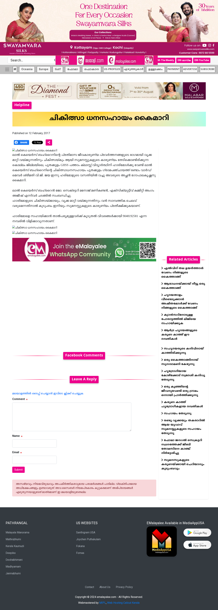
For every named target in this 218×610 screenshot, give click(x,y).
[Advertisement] (84, 304)
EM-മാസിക (184, 60)
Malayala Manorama (17, 532)
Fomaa (80, 553)
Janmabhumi (13, 573)
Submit (18, 469)
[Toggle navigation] (7, 69)
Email (15, 452)
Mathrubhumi (13, 539)
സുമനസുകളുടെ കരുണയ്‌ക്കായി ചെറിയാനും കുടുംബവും (182, 464)
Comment (18, 399)
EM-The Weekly (165, 60)
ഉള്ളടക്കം (155, 69)
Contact (89, 587)
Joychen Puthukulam (88, 539)
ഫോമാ (72, 69)
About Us (104, 587)
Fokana (80, 546)
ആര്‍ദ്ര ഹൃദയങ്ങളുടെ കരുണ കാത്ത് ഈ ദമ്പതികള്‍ (179, 335)
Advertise (190, 69)
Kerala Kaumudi (15, 546)
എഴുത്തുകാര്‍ (133, 69)
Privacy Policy (124, 587)
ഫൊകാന (91, 69)
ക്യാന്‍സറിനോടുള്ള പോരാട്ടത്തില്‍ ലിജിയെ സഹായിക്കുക (178, 319)
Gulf (58, 69)
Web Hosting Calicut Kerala (123, 602)
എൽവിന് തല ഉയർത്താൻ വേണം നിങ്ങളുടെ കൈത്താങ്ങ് (182, 273)
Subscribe (207, 69)
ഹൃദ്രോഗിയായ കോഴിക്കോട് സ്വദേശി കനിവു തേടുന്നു (183, 376)
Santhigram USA (85, 532)
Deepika (10, 553)
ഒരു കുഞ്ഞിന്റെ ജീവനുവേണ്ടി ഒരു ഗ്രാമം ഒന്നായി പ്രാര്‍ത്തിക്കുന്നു (179, 391)
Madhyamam (13, 566)
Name (16, 435)
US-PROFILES (112, 69)
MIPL (102, 602)
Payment (174, 69)
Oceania (27, 69)
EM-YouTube (201, 60)
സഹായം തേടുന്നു (177, 413)
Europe (43, 69)
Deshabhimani (14, 559)
